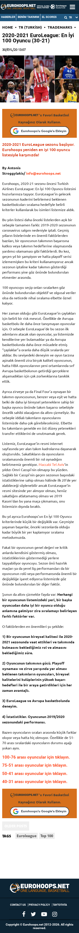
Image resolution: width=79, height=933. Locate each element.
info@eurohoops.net (43, 173)
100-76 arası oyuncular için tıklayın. (36, 757)
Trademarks (60, 27)
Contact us (18, 904)
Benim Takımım (28, 17)
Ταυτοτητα (60, 904)
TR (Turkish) (30, 27)
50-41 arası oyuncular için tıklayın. (35, 773)
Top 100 (46, 835)
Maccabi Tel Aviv (51, 464)
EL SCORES (49, 17)
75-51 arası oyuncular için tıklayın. (35, 765)
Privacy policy (39, 904)
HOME (7, 27)
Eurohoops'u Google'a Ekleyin (43, 131)
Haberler (8, 17)
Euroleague (26, 835)
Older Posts (15, 826)
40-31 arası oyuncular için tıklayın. (35, 781)
